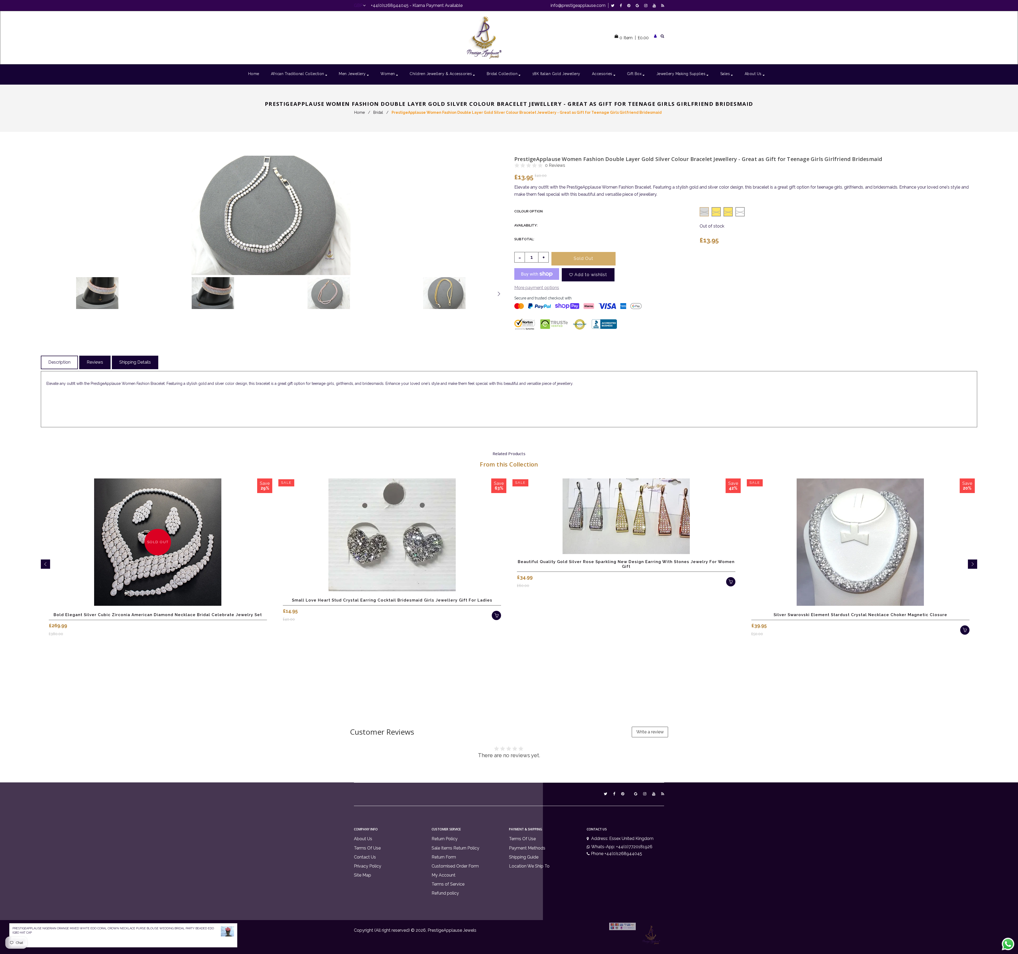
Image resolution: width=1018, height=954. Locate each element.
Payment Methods (527, 848)
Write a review (650, 731)
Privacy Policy (367, 866)
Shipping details (135, 362)
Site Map (362, 875)
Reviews (95, 362)
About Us (363, 838)
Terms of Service (448, 884)
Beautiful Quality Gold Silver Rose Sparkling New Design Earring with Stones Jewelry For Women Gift (626, 564)
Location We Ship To (529, 866)
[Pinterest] (630, 5)
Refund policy (445, 893)
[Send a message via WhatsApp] (1008, 944)
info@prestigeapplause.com (578, 5)
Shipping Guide (523, 857)
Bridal (378, 112)
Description (59, 362)
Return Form (444, 857)
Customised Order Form (455, 866)
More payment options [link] (536, 287)
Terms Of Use (367, 848)
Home (359, 112)
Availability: (526, 225)
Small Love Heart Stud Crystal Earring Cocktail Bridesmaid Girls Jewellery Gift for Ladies (392, 600)
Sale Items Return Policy (455, 848)
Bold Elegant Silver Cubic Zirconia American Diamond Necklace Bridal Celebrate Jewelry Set (158, 614)
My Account (443, 875)
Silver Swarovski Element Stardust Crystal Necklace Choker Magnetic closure (860, 614)
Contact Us (365, 857)
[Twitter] (614, 5)
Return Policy (445, 838)
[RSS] (662, 5)
